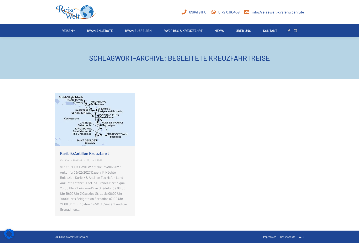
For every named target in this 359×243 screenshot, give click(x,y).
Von (71, 160)
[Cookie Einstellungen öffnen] (9, 237)
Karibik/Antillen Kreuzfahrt (85, 153)
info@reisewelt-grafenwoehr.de (278, 12)
